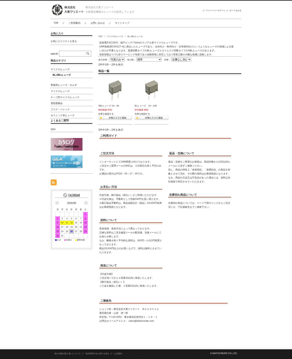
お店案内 (118, 353)
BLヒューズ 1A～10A (146, 105)
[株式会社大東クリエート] (68, 15)
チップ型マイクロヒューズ (65, 97)
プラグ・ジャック (60, 109)
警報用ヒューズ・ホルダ (64, 85)
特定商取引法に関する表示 (97, 353)
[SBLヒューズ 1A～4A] (115, 90)
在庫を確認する (106, 114)
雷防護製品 (57, 103)
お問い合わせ (98, 23)
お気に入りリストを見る (64, 41)
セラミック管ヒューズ (62, 115)
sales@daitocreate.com (141, 321)
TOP (56, 23)
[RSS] (54, 183)
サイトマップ (122, 23)
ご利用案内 (74, 23)
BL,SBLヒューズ (62, 75)
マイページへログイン (216, 10)
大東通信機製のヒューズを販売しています (109, 11)
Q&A (53, 129)
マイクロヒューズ (115, 36)
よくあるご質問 (60, 120)
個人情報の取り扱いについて (67, 353)
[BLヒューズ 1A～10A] (151, 90)
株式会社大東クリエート (99, 7)
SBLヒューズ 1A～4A (108, 105)
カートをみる (235, 10)
